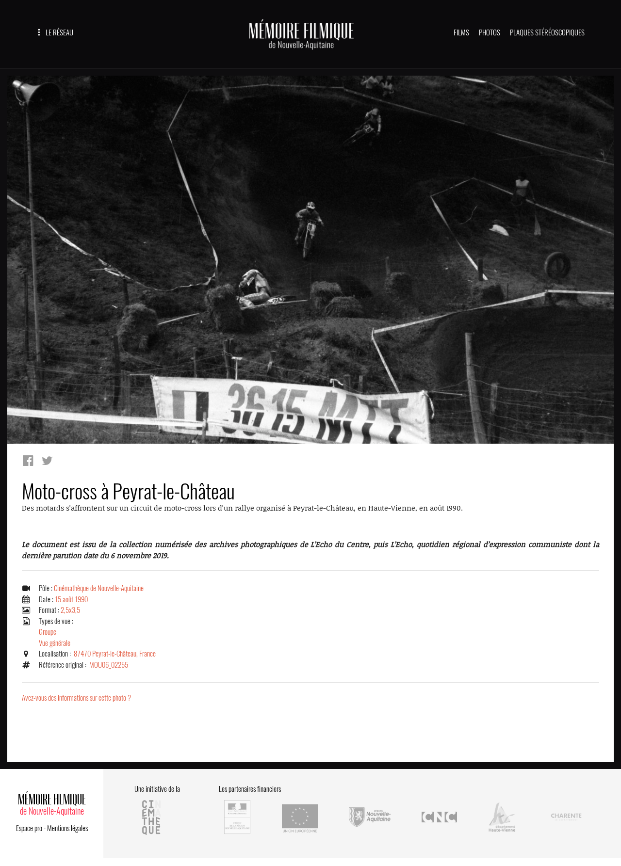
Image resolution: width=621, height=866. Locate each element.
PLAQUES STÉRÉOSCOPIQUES (547, 32)
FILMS (461, 32)
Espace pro (29, 828)
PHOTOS (489, 32)
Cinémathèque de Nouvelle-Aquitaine (99, 588)
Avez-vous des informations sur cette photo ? (76, 698)
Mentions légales (67, 828)
